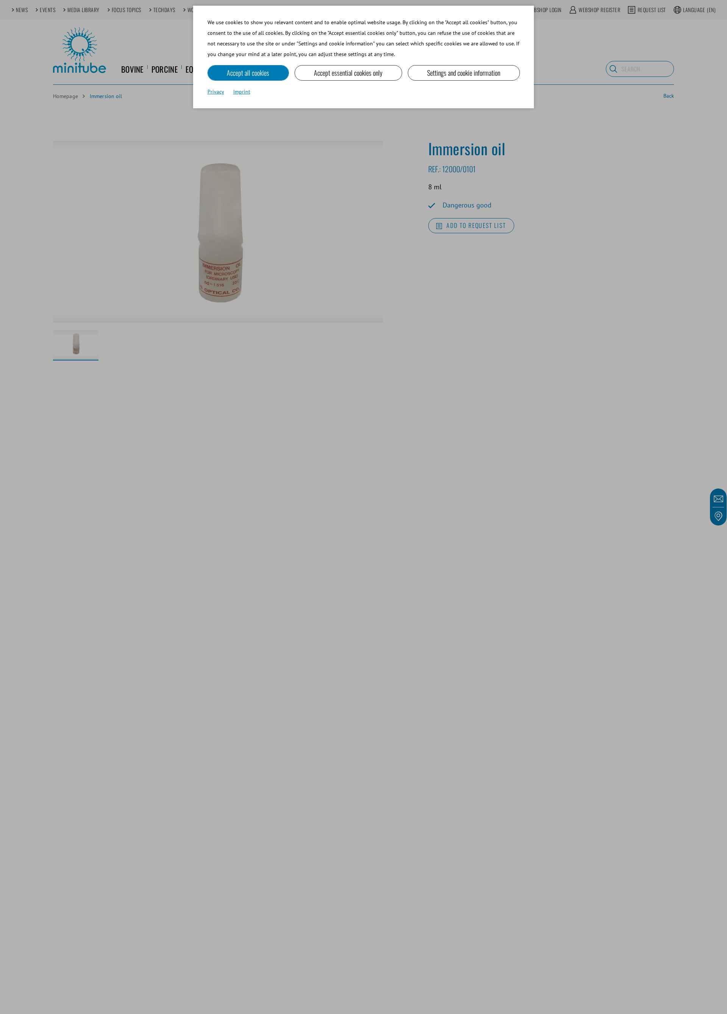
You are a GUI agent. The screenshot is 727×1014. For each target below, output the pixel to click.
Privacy (215, 91)
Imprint (241, 91)
